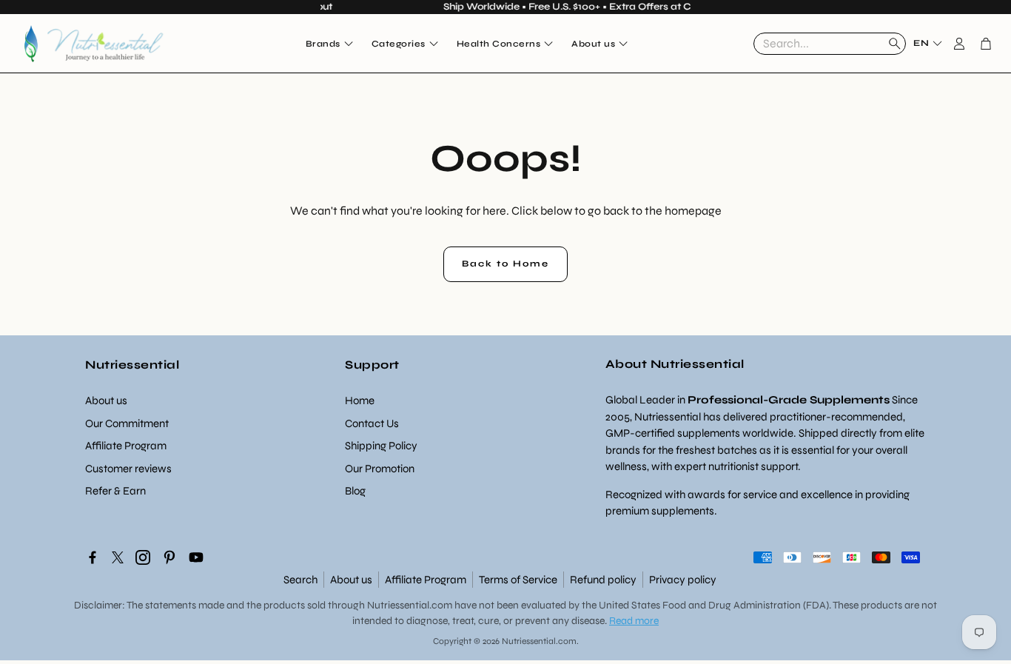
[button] (829, 44)
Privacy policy (682, 579)
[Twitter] (118, 557)
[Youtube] (196, 557)
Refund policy (603, 579)
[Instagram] (142, 557)
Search (300, 579)
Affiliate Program (425, 579)
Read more (634, 620)
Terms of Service (518, 579)
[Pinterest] (169, 557)
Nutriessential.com (409, 605)
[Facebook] (92, 557)
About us (351, 579)
